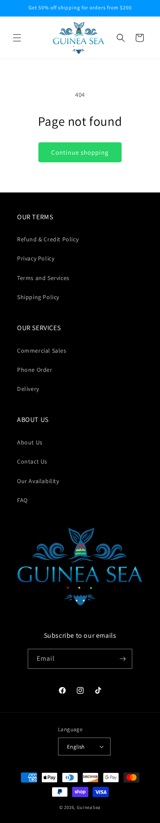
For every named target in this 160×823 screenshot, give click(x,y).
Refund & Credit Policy (48, 239)
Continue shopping (80, 152)
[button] (17, 37)
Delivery (28, 389)
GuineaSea (89, 807)
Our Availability (38, 481)
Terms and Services (43, 278)
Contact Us (32, 461)
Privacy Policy (35, 258)
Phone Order (34, 369)
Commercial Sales (42, 350)
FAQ (22, 500)
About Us (30, 442)
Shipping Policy (38, 297)
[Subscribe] (122, 659)
